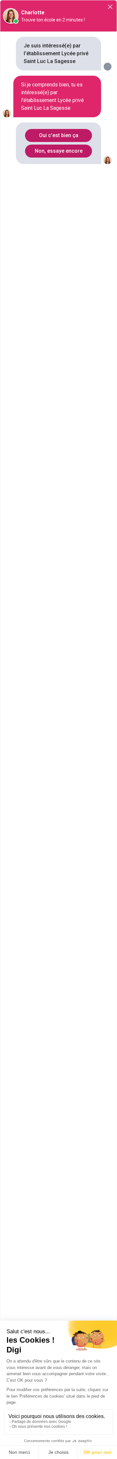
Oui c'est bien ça (58, 135)
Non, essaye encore (59, 151)
